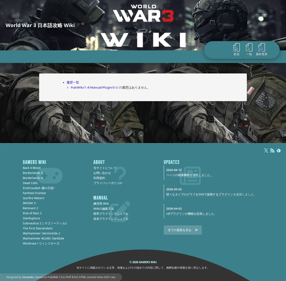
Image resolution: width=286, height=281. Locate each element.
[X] (266, 152)
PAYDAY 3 (29, 203)
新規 (237, 54)
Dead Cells (30, 183)
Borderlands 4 (33, 178)
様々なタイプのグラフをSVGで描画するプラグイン (199, 194)
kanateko (28, 277)
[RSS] (272, 152)
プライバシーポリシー (108, 183)
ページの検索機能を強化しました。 (189, 175)
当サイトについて (105, 168)
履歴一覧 (73, 82)
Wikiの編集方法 (103, 208)
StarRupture (31, 218)
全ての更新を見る (179, 230)
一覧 (249, 54)
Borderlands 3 (33, 173)
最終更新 (262, 54)
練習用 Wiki (101, 203)
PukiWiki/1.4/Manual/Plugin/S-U (94, 87)
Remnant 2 (30, 208)
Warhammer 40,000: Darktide (43, 238)
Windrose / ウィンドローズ (41, 243)
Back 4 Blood (32, 168)
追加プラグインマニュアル (111, 219)
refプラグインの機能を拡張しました (190, 214)
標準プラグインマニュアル (111, 214)
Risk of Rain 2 (32, 213)
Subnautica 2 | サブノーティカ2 (45, 223)
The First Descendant (38, 228)
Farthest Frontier (34, 193)
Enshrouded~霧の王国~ (39, 188)
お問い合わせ (102, 173)
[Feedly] (279, 152)
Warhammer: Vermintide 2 (41, 233)
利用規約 (99, 178)
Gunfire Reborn (33, 198)
